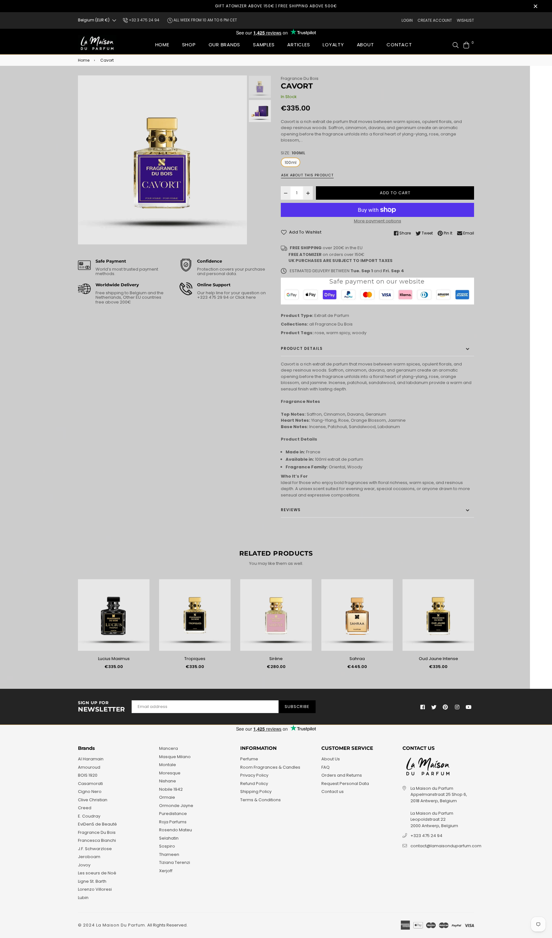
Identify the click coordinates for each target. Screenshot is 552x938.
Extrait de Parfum (331, 315)
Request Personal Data (345, 783)
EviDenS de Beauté (97, 824)
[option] (162, 159)
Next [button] (239, 160)
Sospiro (167, 846)
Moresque (169, 773)
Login (407, 20)
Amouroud (89, 767)
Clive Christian (92, 800)
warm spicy (338, 333)
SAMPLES (263, 44)
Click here (245, 297)
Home (162, 44)
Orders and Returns (341, 775)
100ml (290, 162)
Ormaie (167, 797)
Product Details (302, 348)
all (311, 324)
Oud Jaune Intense (438, 659)
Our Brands (225, 44)
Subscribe (297, 707)
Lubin (83, 898)
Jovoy (84, 865)
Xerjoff (165, 871)
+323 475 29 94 (213, 297)
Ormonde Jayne (176, 806)
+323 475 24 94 (426, 836)
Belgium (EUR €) (94, 20)
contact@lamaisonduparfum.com (445, 846)
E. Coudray (89, 816)
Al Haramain (90, 759)
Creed (84, 808)
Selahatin (169, 838)
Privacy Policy (254, 775)
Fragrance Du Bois (299, 78)
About (365, 44)
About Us (330, 759)
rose (319, 333)
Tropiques (194, 659)
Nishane (167, 781)
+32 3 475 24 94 (143, 20)
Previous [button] (86, 160)
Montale (167, 765)
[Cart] (466, 45)
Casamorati (90, 783)
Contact (399, 44)
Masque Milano (175, 757)
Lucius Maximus (114, 659)
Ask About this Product (307, 175)
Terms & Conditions (260, 800)
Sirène (276, 659)
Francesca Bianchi (97, 840)
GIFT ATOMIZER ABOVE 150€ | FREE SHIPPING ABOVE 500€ (276, 6)
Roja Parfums (173, 822)
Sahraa (357, 659)
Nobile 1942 (171, 789)
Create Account (435, 20)
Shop (189, 44)
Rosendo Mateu (175, 830)
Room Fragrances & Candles (270, 767)
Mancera (168, 748)
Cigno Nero (90, 791)
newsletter (101, 706)
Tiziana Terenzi (174, 862)
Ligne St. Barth (92, 881)
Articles (298, 44)
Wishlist (465, 20)
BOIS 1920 (87, 775)
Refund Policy (254, 783)
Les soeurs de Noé (97, 873)
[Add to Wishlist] (142, 594)
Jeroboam (89, 857)
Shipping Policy (256, 791)
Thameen (169, 854)
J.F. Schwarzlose (95, 849)
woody (359, 333)
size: (293, 153)
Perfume (249, 759)
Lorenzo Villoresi (95, 889)
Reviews (291, 509)
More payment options (377, 221)
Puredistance (173, 814)
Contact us (332, 791)
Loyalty (333, 44)
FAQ (325, 767)
